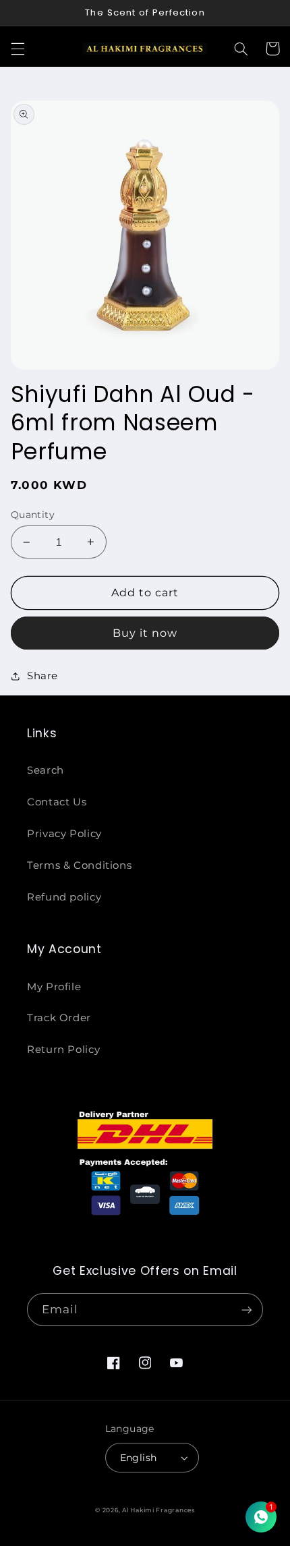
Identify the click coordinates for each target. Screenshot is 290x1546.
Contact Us (56, 802)
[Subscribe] (246, 1309)
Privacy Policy (64, 834)
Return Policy (63, 1049)
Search (45, 770)
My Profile (54, 987)
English (138, 1457)
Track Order (59, 1018)
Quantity (33, 514)
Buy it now (145, 633)
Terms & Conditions (79, 865)
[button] (17, 48)
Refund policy (64, 897)
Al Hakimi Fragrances (158, 1510)
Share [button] (42, 676)
